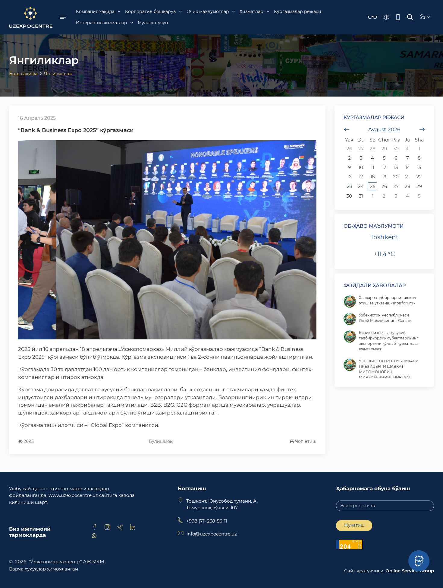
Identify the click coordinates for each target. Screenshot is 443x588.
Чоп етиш (305, 441)
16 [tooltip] (349, 177)
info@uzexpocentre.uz (212, 534)
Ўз (423, 17)
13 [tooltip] (396, 167)
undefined (347, 129)
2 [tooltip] (349, 158)
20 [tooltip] (396, 177)
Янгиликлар (58, 73)
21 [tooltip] (407, 177)
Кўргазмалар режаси (297, 11)
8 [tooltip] (419, 158)
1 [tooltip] (419, 148)
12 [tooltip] (384, 167)
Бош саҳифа (23, 73)
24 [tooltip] (361, 186)
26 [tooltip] (349, 148)
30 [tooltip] (396, 148)
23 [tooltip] (349, 186)
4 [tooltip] (372, 158)
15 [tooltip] (419, 167)
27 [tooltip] (361, 148)
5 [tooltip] (384, 158)
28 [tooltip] (372, 148)
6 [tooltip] (395, 158)
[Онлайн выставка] (418, 560)
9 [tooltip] (349, 167)
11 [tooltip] (372, 167)
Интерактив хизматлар (101, 22)
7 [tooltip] (407, 158)
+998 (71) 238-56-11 (206, 521)
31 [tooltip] (408, 148)
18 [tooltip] (372, 177)
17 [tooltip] (361, 177)
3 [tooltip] (361, 158)
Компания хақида (95, 11)
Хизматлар (251, 11)
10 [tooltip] (361, 167)
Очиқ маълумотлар (208, 11)
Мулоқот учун (153, 22)
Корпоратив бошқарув (150, 11)
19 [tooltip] (384, 177)
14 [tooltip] (407, 167)
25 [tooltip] (372, 186)
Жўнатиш (354, 525)
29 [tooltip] (384, 148)
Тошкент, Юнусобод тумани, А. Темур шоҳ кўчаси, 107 (222, 504)
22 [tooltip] (419, 177)
